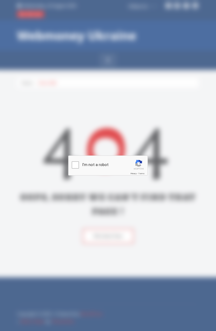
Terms (141, 173)
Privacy (133, 173)
